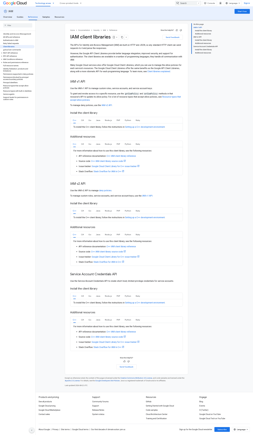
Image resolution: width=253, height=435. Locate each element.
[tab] (74, 120)
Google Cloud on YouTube (210, 414)
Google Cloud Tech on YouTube (212, 418)
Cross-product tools (69, 3)
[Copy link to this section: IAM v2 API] (88, 184)
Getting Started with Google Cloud (160, 406)
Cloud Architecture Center (156, 414)
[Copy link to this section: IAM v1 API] (87, 81)
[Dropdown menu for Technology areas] (54, 3)
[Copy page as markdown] (122, 37)
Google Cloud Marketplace (49, 410)
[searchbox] (17, 25)
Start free (242, 11)
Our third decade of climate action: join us (108, 429)
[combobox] (188, 3)
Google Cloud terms (80, 429)
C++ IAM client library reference (121, 156)
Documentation (84, 30)
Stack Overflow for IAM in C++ (107, 171)
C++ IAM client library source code (107, 161)
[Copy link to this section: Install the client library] (100, 113)
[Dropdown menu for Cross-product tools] (81, 3)
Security (96, 30)
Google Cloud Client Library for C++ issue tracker (114, 166)
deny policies (105, 190)
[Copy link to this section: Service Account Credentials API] (119, 274)
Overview (7, 17)
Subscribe (222, 429)
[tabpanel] (126, 127)
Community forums (100, 402)
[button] (17, 53)
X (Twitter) (203, 410)
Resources (59, 17)
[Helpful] (177, 30)
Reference (33, 17)
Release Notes (98, 410)
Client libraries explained (158, 71)
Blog (201, 402)
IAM (10, 11)
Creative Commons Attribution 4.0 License (136, 378)
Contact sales (44, 414)
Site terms (65, 429)
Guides (20, 17)
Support (95, 406)
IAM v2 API (106, 105)
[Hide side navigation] (31, 430)
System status (98, 414)
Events (202, 406)
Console (211, 3)
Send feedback (172, 37)
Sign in (247, 3)
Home (72, 30)
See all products (45, 402)
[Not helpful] (181, 30)
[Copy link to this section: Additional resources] (98, 136)
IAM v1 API (147, 196)
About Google (44, 429)
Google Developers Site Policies (107, 381)
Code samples (152, 410)
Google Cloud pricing (47, 406)
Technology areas (43, 3)
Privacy (55, 429)
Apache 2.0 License (72, 381)
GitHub (148, 402)
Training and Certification (156, 418)
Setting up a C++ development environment (145, 127)
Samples (46, 17)
